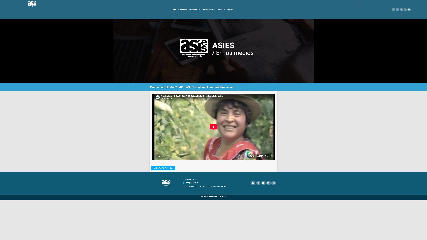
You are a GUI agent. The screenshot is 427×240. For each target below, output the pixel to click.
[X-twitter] (397, 9)
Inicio (174, 9)
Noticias (220, 9)
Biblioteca (230, 9)
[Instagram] (409, 9)
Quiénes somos (182, 9)
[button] (163, 168)
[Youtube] (401, 9)
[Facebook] (393, 9)
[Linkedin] (405, 9)
